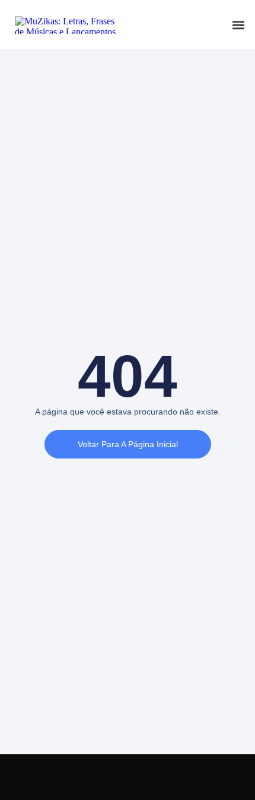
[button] (238, 24)
